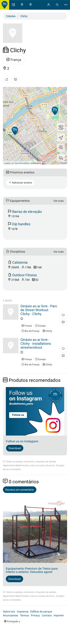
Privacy (35, 615)
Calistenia (20, 262)
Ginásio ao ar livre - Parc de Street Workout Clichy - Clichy (38, 310)
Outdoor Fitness (24, 275)
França (15, 60)
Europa (42, 325)
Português (12, 621)
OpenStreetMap (21, 163)
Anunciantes (10, 615)
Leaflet (7, 163)
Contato (47, 615)
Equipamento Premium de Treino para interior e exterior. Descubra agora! (32, 570)
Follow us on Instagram (22, 441)
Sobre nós (9, 611)
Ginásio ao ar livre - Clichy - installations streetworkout (35, 343)
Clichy (48, 331)
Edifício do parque (41, 611)
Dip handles (21, 224)
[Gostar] (63, 315)
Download (15, 448)
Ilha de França (31, 331)
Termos (24, 615)
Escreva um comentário (19, 489)
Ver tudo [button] (58, 200)
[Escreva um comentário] (15, 79)
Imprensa (22, 611)
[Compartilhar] (7, 79)
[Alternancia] (61, 127)
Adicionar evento (21, 182)
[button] (61, 148)
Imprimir (59, 615)
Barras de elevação (27, 212)
